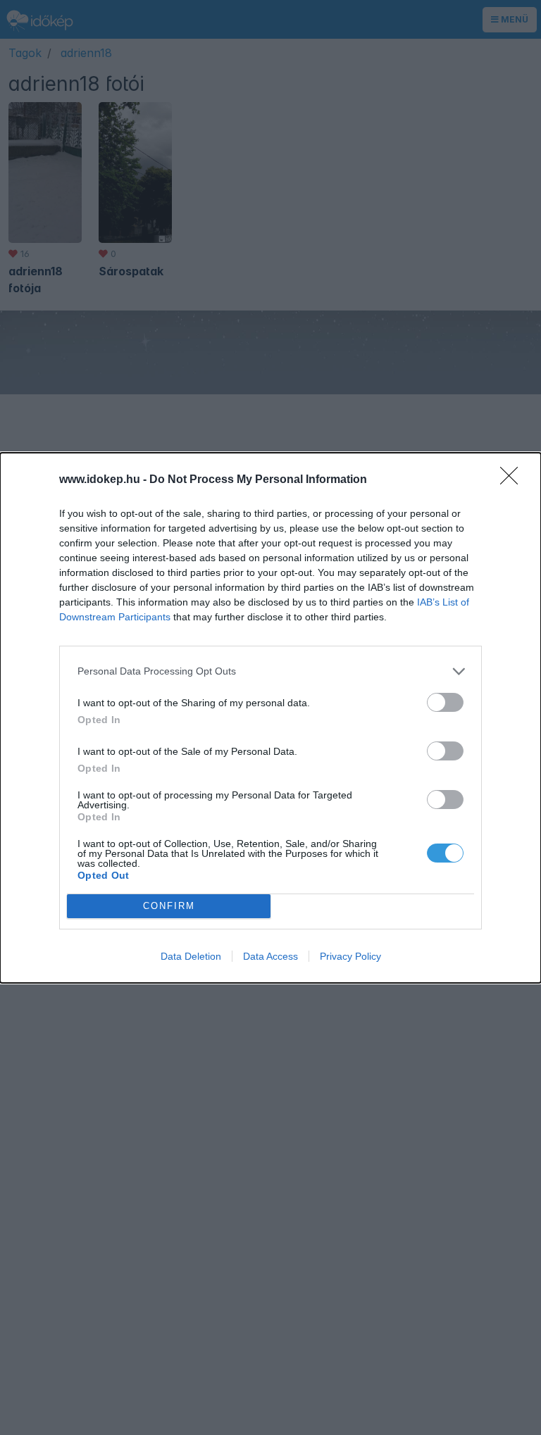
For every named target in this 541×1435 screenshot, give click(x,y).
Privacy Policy (350, 956)
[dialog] (270, 718)
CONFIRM (169, 906)
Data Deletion (191, 956)
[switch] (445, 702)
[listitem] (270, 671)
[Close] (513, 480)
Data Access (270, 956)
